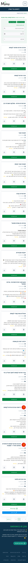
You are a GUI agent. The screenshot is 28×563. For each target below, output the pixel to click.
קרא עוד (12, 60)
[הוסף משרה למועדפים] (14, 64)
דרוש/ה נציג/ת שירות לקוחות (12, 407)
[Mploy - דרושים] (5, 5)
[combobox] (15, 28)
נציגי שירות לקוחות (20, 75)
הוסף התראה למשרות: (13, 17)
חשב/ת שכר (22, 133)
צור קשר (24, 556)
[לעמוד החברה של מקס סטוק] (24, 407)
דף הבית (24, 552)
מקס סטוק (22, 415)
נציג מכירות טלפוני (20, 479)
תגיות (7, 556)
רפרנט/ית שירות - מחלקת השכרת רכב (14, 103)
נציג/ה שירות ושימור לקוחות (17, 47)
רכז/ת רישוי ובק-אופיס (19, 341)
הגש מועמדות (14, 68)
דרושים (25, 13)
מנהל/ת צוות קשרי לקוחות (18, 313)
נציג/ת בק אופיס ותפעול (19, 223)
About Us (13, 556)
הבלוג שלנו (13, 560)
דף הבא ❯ (9, 519)
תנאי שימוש (5, 552)
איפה (23, 32)
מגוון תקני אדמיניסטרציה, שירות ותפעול (16, 283)
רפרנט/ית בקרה (21, 194)
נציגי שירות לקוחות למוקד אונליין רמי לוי (15, 373)
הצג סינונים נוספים (20, 25)
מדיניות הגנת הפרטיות (15, 552)
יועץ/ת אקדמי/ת (21, 253)
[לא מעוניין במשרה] (24, 64)
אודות (19, 556)
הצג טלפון (13, 512)
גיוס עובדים (6, 560)
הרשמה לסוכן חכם (22, 560)
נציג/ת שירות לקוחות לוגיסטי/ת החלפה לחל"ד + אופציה (11, 444)
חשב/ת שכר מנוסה (20, 164)
